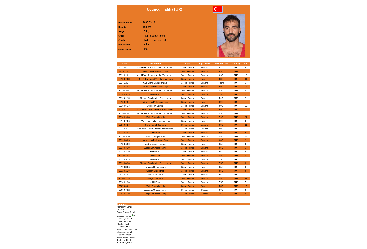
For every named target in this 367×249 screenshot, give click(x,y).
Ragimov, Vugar (124, 235)
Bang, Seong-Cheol (126, 212)
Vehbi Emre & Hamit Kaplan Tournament (155, 67)
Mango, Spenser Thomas (128, 229)
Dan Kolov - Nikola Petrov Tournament (155, 109)
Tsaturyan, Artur (124, 243)
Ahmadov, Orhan (124, 207)
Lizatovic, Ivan (123, 226)
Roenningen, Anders (126, 237)
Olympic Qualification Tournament (155, 98)
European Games (155, 106)
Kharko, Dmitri (123, 224)
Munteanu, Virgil (124, 232)
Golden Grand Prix (155, 171)
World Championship (155, 117)
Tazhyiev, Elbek (124, 240)
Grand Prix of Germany (155, 125)
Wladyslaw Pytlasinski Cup (155, 71)
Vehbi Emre (155, 132)
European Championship (155, 148)
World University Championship (155, 121)
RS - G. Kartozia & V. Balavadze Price (155, 79)
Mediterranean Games (155, 144)
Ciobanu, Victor (124, 216)
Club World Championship (155, 83)
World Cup (155, 94)
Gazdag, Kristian (124, 218)
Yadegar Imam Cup (155, 174)
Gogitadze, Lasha (125, 221)
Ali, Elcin (120, 209)
